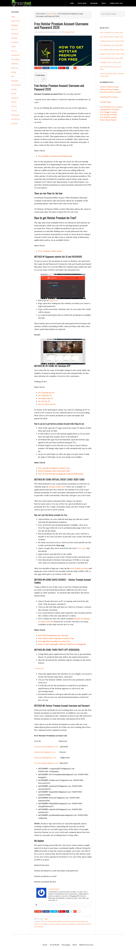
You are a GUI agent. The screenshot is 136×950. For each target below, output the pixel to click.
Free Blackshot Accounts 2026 (111, 45)
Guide (13, 46)
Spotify (14, 89)
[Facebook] (36, 905)
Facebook (15, 34)
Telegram (15, 98)
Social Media (16, 85)
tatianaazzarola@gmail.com (46, 746)
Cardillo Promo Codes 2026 (110, 62)
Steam (13, 94)
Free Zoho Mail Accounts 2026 (111, 37)
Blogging (14, 25)
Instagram (15, 55)
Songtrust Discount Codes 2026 (112, 54)
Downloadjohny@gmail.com (46, 763)
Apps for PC (15, 21)
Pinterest (14, 68)
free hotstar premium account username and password (66, 921)
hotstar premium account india (73, 924)
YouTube (14, 123)
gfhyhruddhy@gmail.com (45, 757)
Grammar (15, 42)
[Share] (67, 68)
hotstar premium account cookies (47, 924)
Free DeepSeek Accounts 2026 (111, 32)
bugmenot (53, 300)
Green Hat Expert (27, 3)
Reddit (13, 72)
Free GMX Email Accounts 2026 (112, 50)
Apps (46, 919)
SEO (12, 76)
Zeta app (81, 548)
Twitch (14, 106)
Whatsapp (15, 115)
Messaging (15, 59)
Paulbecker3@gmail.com (44, 752)
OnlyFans (14, 64)
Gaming (14, 38)
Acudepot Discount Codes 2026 (112, 41)
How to (14, 51)
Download (38, 668)
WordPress (15, 119)
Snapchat (14, 81)
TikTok (13, 102)
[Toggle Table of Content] (42, 79)
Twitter (14, 111)
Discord (14, 29)
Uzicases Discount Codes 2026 (111, 58)
